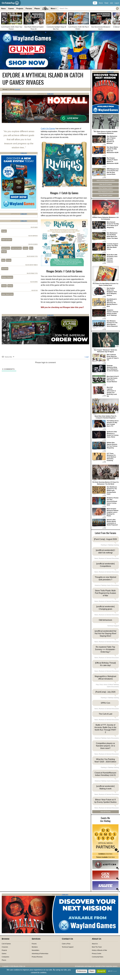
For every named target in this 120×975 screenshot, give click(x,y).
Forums (29, 8)
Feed (106, 3)
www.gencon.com (105, 875)
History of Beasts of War (99, 950)
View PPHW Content (105, 195)
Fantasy (25, 248)
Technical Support (67, 947)
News (3, 8)
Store (101, 3)
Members (35, 947)
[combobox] (88, 8)
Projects (19, 8)
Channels (5, 947)
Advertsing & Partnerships (40, 953)
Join (111, 3)
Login (86, 357)
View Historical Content (105, 192)
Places (37, 8)
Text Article (5, 268)
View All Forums (105, 812)
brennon (17, 89)
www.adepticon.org (105, 864)
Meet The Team (97, 947)
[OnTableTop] (10, 3)
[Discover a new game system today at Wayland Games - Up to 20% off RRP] (45, 344)
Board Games (6, 248)
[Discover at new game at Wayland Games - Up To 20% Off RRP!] (18, 208)
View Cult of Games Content (105, 180)
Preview (8, 260)
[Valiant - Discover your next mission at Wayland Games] (105, 112)
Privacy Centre (96, 953)
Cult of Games (6, 944)
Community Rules (97, 957)
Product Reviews (37, 957)
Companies (5, 957)
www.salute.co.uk (105, 885)
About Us (95, 944)
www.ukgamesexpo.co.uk (105, 838)
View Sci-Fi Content (105, 184)
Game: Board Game (7, 294)
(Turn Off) (50, 94)
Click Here (105, 854)
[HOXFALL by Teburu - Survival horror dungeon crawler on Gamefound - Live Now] (45, 122)
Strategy (10, 285)
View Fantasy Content (105, 188)
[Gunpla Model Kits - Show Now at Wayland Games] (60, 50)
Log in (117, 3)
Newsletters (35, 950)
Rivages (4, 231)
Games (11, 8)
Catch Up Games (48, 129)
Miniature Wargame (7, 277)
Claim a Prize (66, 944)
